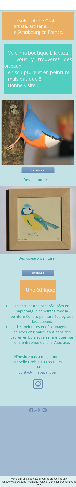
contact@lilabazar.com (38, 372)
